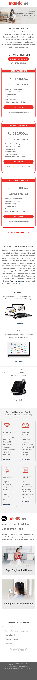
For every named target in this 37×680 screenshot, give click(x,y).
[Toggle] (3, 627)
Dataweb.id (24, 666)
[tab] (18, 59)
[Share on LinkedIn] (22, 649)
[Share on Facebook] (11, 649)
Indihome (23, 664)
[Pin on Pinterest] (18, 649)
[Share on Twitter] (15, 649)
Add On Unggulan (17, 281)
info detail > (18, 323)
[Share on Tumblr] (25, 649)
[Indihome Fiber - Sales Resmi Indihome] (18, 3)
